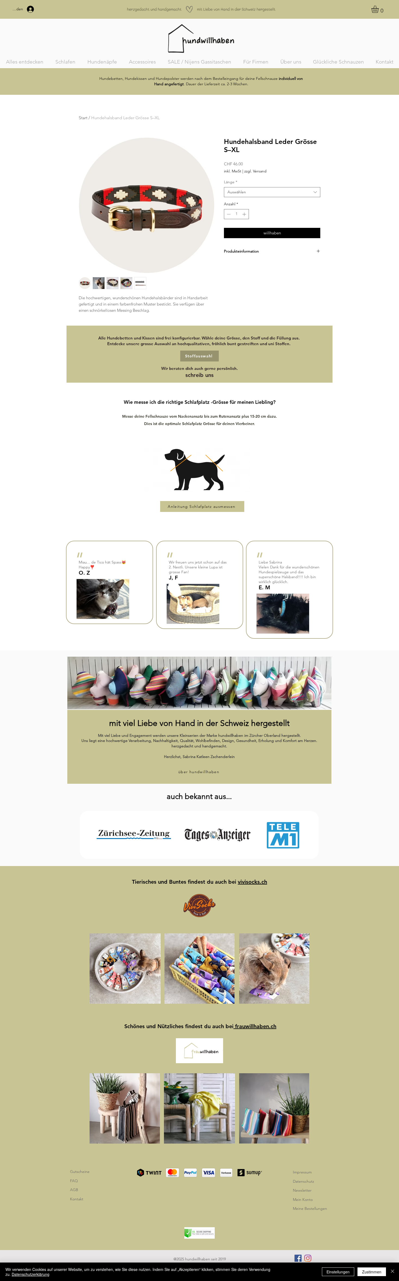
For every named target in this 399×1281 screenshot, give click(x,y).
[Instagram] (307, 1258)
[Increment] (244, 214)
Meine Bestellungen (310, 1208)
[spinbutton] (236, 214)
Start (83, 117)
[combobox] (272, 192)
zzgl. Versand (255, 171)
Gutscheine (80, 1171)
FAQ (74, 1180)
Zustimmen (371, 1271)
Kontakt (76, 1199)
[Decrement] (228, 214)
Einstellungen (338, 1271)
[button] (379, 9)
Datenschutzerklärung (30, 1274)
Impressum (302, 1172)
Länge (230, 182)
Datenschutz (303, 1181)
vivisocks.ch (252, 882)
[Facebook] (298, 1258)
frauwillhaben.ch (254, 1026)
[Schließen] (392, 1272)
